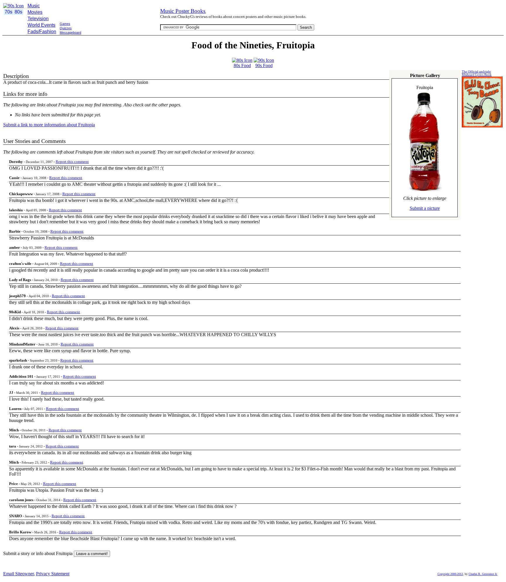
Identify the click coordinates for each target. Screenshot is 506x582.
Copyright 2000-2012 (450, 574)
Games (65, 23)
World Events (41, 25)
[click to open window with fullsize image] (425, 140)
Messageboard (70, 32)
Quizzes (66, 28)
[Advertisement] (109, 37)
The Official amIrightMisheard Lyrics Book (477, 73)
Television (38, 18)
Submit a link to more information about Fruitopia (49, 124)
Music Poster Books (182, 11)
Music (34, 5)
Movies (35, 12)
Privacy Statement (52, 573)
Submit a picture (425, 208)
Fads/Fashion (42, 31)
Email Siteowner (18, 573)
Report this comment (72, 161)
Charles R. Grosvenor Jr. (483, 574)
